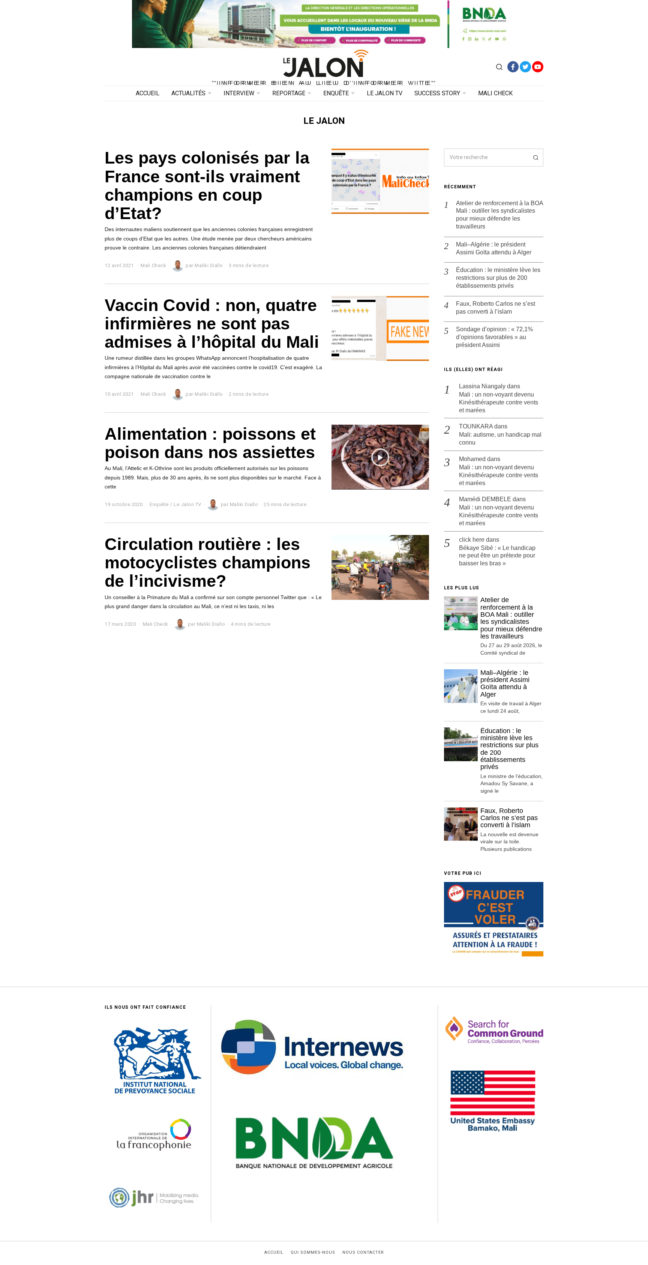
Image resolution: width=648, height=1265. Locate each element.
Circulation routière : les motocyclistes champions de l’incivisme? (207, 562)
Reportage (288, 93)
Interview (239, 93)
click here (471, 539)
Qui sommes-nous (313, 1253)
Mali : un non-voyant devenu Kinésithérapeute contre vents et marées (498, 402)
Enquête (336, 93)
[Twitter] (525, 66)
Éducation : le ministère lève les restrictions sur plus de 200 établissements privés (498, 278)
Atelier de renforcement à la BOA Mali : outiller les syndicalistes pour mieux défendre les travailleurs (499, 215)
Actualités (188, 93)
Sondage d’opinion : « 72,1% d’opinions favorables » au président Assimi (494, 337)
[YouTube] (537, 66)
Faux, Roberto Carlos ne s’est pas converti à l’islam (495, 307)
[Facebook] (513, 66)
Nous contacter (363, 1253)
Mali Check (495, 93)
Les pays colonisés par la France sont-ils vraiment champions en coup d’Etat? (207, 185)
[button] (534, 158)
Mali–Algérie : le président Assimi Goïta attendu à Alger (493, 248)
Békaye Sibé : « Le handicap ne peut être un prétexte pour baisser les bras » (497, 556)
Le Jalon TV (384, 93)
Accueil (147, 93)
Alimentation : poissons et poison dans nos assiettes (210, 442)
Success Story (437, 93)
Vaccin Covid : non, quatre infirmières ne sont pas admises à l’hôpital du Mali (212, 324)
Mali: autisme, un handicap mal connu (500, 438)
